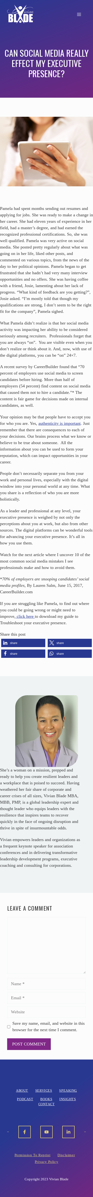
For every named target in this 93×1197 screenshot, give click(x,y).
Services (43, 1090)
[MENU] (79, 14)
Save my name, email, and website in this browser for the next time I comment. (48, 1026)
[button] (23, 643)
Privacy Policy (46, 1162)
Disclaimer (66, 1155)
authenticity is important (59, 423)
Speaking (68, 1090)
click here (25, 616)
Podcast (25, 1099)
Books (46, 1099)
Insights (67, 1099)
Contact (46, 1104)
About (22, 1090)
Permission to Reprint (33, 1155)
